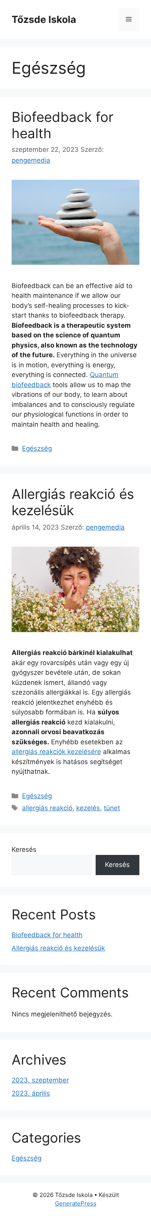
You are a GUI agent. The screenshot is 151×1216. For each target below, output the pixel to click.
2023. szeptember (40, 1080)
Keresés (24, 849)
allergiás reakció (47, 808)
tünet (112, 808)
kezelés (88, 808)
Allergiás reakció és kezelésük (73, 502)
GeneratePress (75, 1203)
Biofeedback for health (47, 935)
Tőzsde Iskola (44, 19)
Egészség (37, 448)
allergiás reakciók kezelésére (56, 752)
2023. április (31, 1093)
